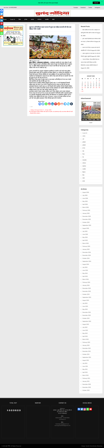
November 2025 (86, 219)
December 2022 (86, 312)
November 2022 (86, 315)
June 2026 (85, 198)
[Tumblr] (71, 103)
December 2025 (86, 216)
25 (85, 87)
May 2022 (85, 333)
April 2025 (85, 240)
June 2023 (85, 306)
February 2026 (86, 210)
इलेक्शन (84, 142)
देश (83, 157)
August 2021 (85, 360)
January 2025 (86, 249)
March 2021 (85, 375)
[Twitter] (43, 103)
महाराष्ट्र (84, 166)
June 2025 (85, 234)
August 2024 (85, 264)
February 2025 (86, 246)
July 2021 (84, 363)
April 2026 (85, 204)
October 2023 (86, 294)
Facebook (83, 7)
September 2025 (86, 225)
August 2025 (85, 228)
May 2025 (85, 237)
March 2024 (85, 279)
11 (85, 84)
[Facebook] (39, 103)
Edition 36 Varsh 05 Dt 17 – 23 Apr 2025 (40, 110)
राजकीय (47, 19)
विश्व (83, 175)
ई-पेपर (25, 19)
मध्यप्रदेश (84, 160)
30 (99, 87)
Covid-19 (12, 19)
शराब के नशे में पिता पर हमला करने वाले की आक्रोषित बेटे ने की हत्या (90, 49)
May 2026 (85, 201)
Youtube (75, 7)
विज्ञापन (83, 172)
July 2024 (84, 267)
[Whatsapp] (46, 103)
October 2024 (86, 258)
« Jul (82, 91)
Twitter (90, 7)
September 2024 (86, 261)
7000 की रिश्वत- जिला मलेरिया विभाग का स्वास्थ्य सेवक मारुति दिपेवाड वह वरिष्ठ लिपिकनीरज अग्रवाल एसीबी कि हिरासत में (90, 62)
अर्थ (83, 139)
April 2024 (85, 276)
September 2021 (86, 357)
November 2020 (86, 387)
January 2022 (86, 345)
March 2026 (85, 207)
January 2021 (86, 381)
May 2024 (85, 273)
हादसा (31, 106)
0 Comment (39, 33)
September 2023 (86, 297)
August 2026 (85, 192)
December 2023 (86, 288)
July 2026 (84, 195)
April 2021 (85, 372)
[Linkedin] (52, 103)
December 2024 (86, 252)
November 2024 (86, 255)
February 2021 (86, 378)
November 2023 (86, 291)
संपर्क (53, 19)
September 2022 (86, 321)
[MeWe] (1, 26)
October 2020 (86, 390)
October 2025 (86, 222)
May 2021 (85, 369)
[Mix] (1, 30)
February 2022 (86, 342)
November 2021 (86, 351)
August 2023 (85, 300)
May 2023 (85, 309)
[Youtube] (90, 409)
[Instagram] (49, 103)
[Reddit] (58, 103)
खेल (83, 151)
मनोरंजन (39, 19)
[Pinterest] (55, 103)
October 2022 (86, 318)
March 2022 (85, 339)
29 (96, 87)
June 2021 (85, 366)
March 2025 (85, 243)
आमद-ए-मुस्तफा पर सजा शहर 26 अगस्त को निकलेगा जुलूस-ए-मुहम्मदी (90, 55)
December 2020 (86, 384)
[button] (5, 35)
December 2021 (86, 348)
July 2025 (84, 231)
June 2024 (85, 270)
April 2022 (85, 336)
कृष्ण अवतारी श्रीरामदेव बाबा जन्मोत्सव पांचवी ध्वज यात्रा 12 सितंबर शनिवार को (90, 40)
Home (4, 19)
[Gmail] (62, 103)
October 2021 (86, 354)
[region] (13, 36)
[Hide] (0, 36)
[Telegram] (65, 103)
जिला (20, 19)
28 (93, 87)
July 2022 (84, 327)
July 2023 (84, 303)
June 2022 (85, 330)
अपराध (32, 19)
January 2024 (86, 285)
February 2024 (86, 282)
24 (82, 87)
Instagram (97, 7)
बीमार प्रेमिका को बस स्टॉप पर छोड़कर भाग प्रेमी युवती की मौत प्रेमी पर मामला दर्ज (90, 31)
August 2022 (85, 324)
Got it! (96, 3)
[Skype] (68, 103)
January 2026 (86, 213)
